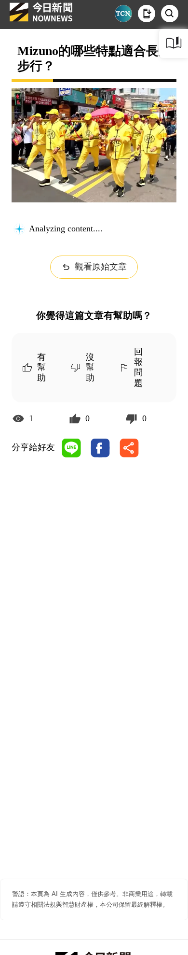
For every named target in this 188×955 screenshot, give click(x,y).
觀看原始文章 (101, 266)
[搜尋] (169, 13)
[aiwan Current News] (123, 13)
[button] (146, 13)
